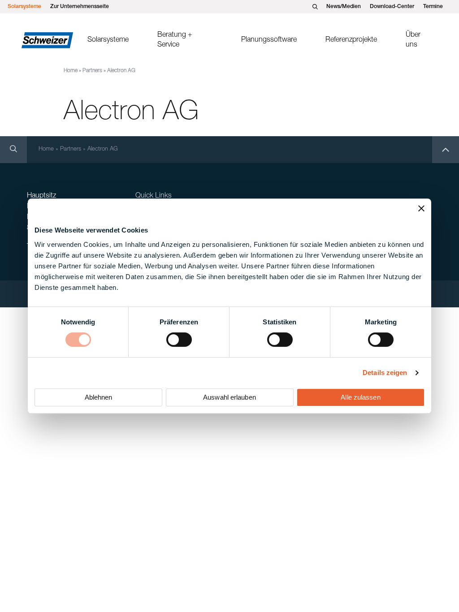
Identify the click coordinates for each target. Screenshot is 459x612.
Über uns (413, 40)
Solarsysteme (24, 6)
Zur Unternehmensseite (79, 6)
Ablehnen (99, 397)
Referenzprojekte (351, 40)
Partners (92, 70)
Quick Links (153, 196)
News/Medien (343, 6)
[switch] (179, 339)
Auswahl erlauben (229, 397)
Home (71, 70)
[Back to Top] (445, 149)
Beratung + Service (174, 40)
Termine (433, 6)
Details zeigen (385, 372)
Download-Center (392, 6)
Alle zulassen (360, 397)
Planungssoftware (269, 40)
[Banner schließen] (421, 208)
